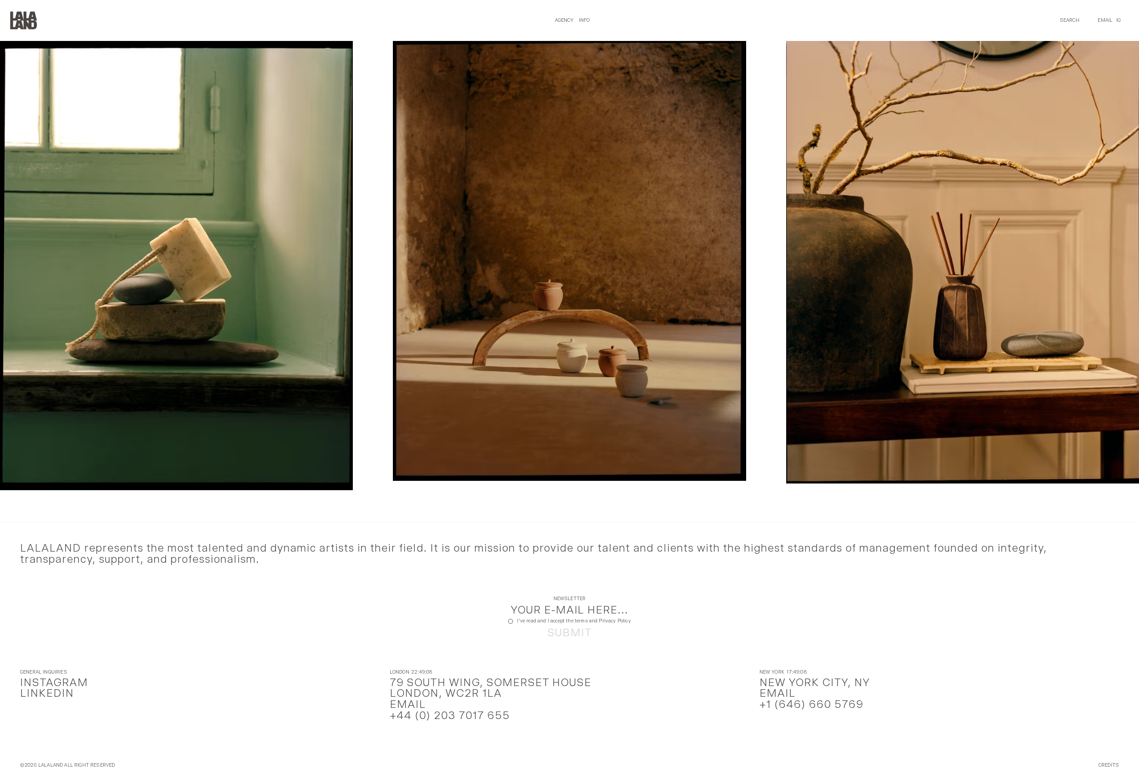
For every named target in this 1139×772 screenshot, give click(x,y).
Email (1105, 20)
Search (1069, 20)
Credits (1109, 765)
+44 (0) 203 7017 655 (450, 715)
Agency (564, 20)
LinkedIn (47, 693)
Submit (569, 632)
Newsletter (569, 599)
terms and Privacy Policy (603, 621)
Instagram (54, 682)
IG (1118, 20)
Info (584, 20)
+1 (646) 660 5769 (811, 704)
